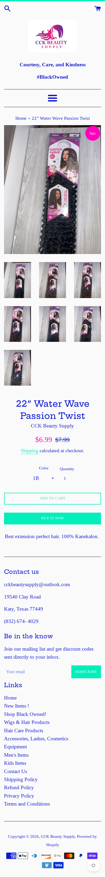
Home (10, 698)
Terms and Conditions (27, 804)
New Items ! (16, 706)
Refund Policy (19, 787)
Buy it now (52, 518)
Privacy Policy (19, 796)
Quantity (67, 468)
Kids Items (15, 763)
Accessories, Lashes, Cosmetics (36, 738)
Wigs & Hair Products (27, 722)
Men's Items (16, 755)
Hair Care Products (23, 730)
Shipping (29, 450)
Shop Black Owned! (25, 714)
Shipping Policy (21, 779)
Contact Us (15, 771)
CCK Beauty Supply (58, 836)
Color (43, 468)
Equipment (15, 746)
